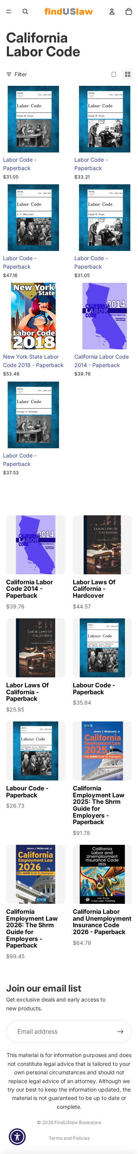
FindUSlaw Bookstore (77, 1122)
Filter (21, 74)
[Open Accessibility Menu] (17, 1137)
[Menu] (9, 11)
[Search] (25, 11)
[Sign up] (120, 1032)
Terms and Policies (69, 1138)
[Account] (112, 11)
